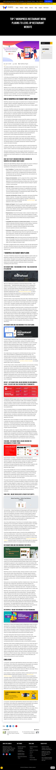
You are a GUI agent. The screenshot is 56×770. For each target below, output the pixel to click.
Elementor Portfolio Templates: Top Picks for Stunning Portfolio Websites (47, 748)
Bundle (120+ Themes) (34, 750)
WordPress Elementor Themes (34, 747)
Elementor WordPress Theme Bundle (22, 747)
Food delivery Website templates (26, 360)
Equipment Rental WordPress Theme (21, 754)
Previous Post (6, 729)
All (42, 52)
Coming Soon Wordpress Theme (21, 751)
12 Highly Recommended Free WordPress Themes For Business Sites (13, 733)
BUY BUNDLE (48, 1)
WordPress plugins (31, 200)
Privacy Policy (32, 757)
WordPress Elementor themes (25, 291)
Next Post (36, 729)
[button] (51, 8)
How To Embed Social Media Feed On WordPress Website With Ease (47, 759)
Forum (31, 753)
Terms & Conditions (33, 759)
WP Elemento (25, 767)
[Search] (51, 43)
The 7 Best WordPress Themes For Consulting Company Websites (28, 732)
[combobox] (46, 43)
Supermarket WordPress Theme (22, 757)
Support (31, 755)
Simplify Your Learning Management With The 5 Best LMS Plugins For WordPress (46, 753)
